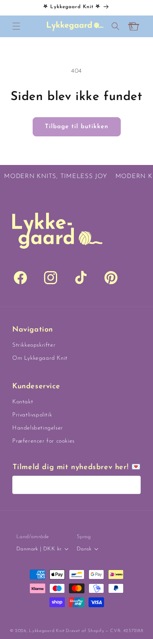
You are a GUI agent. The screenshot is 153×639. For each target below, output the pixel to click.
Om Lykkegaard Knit (40, 358)
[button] (16, 26)
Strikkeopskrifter (33, 345)
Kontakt (22, 402)
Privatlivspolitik (32, 415)
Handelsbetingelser (37, 428)
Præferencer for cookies (43, 441)
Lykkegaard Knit (47, 631)
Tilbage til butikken (77, 127)
